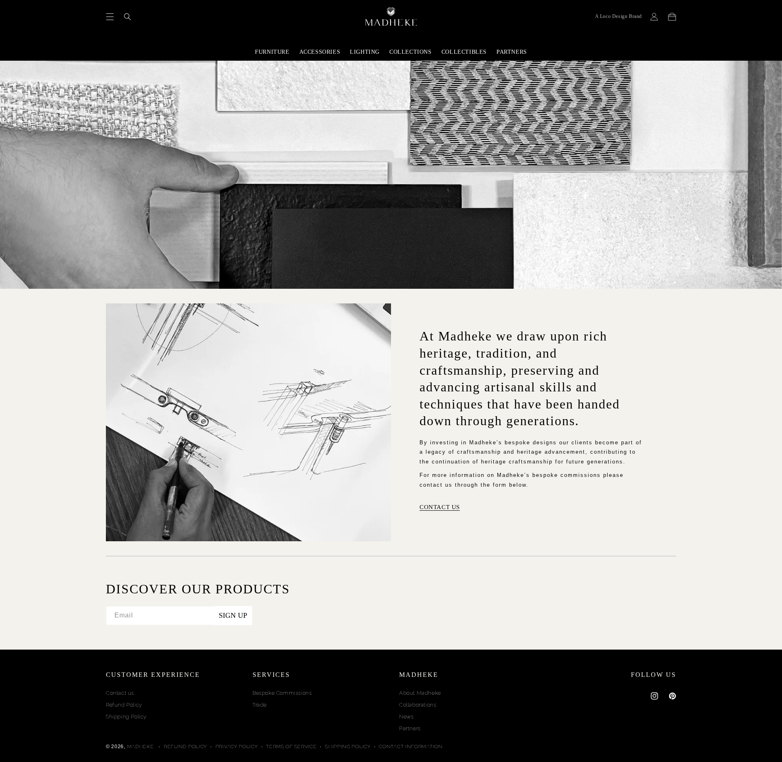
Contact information (410, 746)
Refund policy (185, 746)
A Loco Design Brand (618, 16)
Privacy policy (236, 746)
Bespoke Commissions (282, 693)
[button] (110, 17)
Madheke (140, 746)
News (406, 717)
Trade (260, 705)
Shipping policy (348, 746)
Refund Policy (124, 705)
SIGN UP (233, 615)
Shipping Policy (126, 717)
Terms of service (291, 746)
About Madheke (420, 693)
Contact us (120, 693)
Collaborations (417, 705)
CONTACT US (440, 507)
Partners (410, 728)
